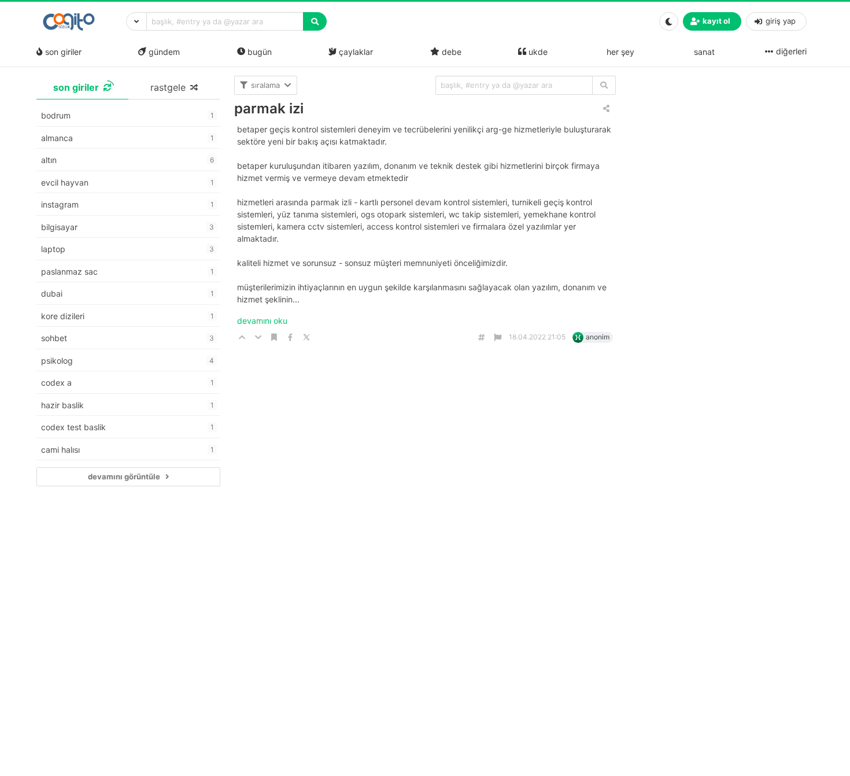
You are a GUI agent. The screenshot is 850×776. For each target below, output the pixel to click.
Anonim (597, 336)
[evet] (604, 85)
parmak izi (269, 108)
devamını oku (262, 321)
